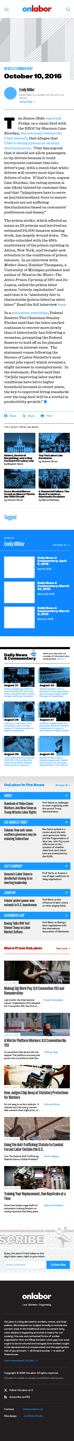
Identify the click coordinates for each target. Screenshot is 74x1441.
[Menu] (6, 9)
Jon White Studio (33, 1416)
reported (53, 118)
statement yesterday (30, 313)
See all (60, 659)
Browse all (60, 545)
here (62, 304)
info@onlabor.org (33, 1409)
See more (62, 948)
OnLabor (37, 8)
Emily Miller (27, 89)
